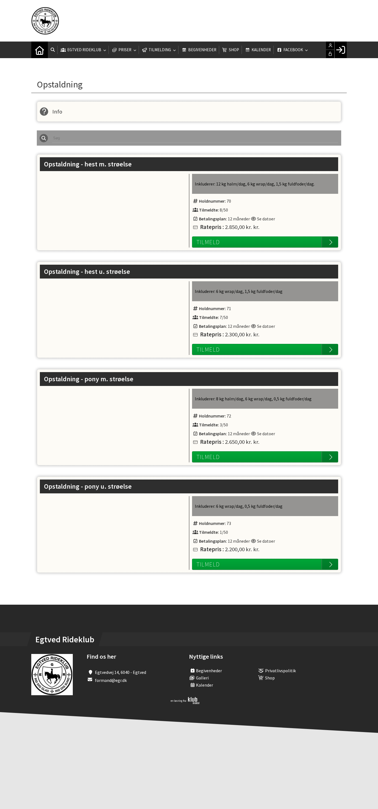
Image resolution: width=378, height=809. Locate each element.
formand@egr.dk (111, 680)
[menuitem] (39, 50)
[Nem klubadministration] (185, 702)
